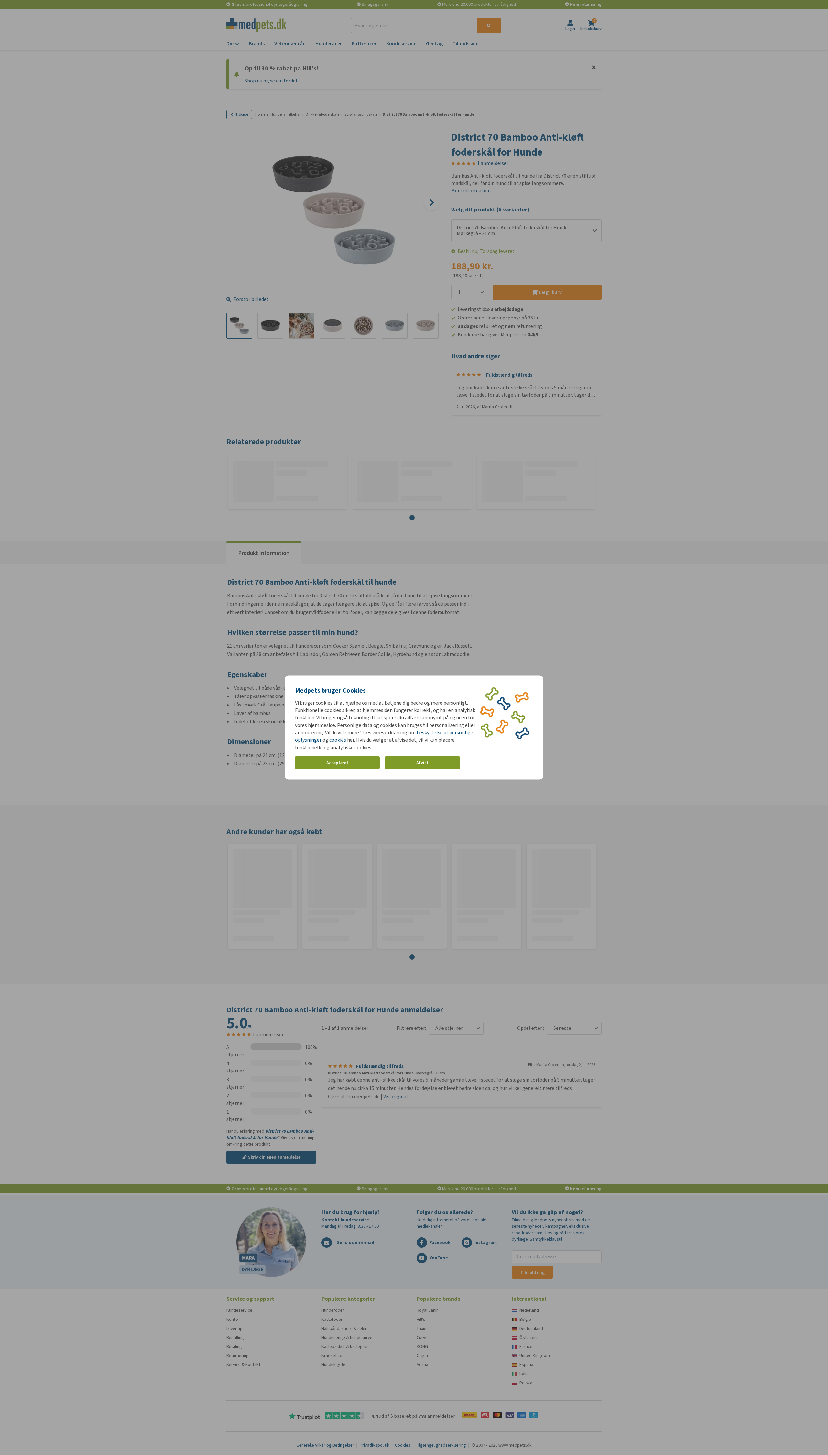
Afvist (422, 763)
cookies (337, 740)
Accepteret (337, 763)
